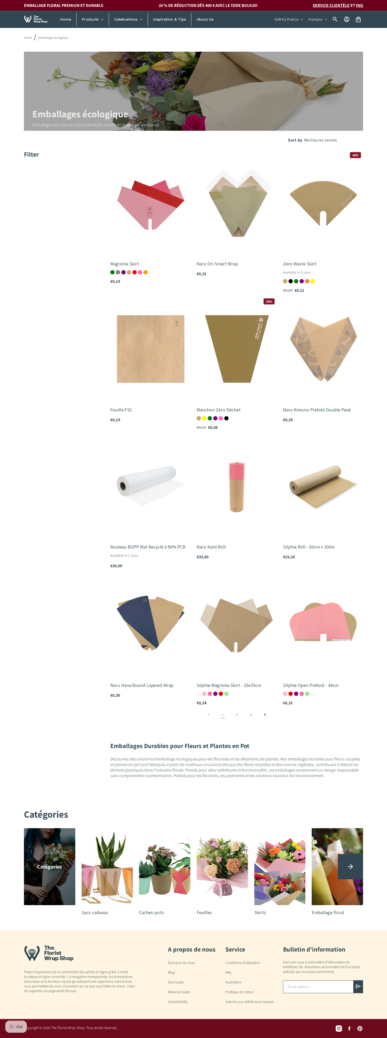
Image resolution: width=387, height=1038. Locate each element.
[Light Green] (226, 694)
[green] (296, 281)
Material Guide (179, 992)
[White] (199, 694)
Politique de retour (239, 992)
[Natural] (129, 272)
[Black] (291, 281)
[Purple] (123, 272)
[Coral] (307, 281)
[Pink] (204, 694)
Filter (31, 154)
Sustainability (178, 1001)
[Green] (112, 272)
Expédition (233, 982)
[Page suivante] (265, 714)
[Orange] (145, 272)
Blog (171, 972)
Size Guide (176, 982)
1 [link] (223, 714)
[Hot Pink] (140, 272)
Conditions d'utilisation (242, 962)
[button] (350, 866)
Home (28, 38)
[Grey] (118, 272)
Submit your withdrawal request (249, 1001)
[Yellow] (313, 281)
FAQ (359, 5)
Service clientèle (331, 5)
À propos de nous (181, 962)
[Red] (134, 272)
